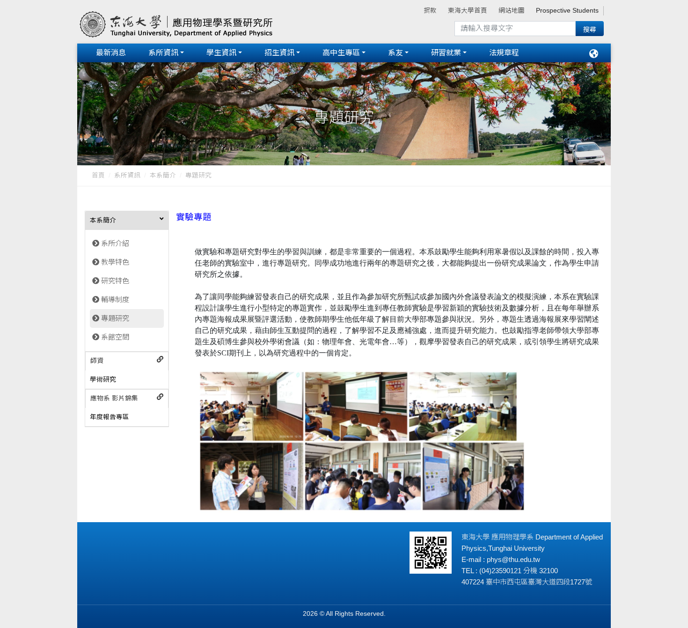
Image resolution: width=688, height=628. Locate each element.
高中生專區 (341, 53)
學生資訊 (221, 53)
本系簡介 (163, 175)
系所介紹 (115, 243)
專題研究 (115, 318)
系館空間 (115, 337)
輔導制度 (115, 299)
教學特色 (115, 262)
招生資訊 (279, 53)
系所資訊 (163, 53)
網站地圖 (511, 10)
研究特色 (115, 281)
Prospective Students (567, 10)
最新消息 (111, 53)
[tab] (126, 220)
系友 (395, 53)
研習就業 (446, 53)
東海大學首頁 (467, 10)
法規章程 (504, 53)
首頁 (98, 175)
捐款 (430, 10)
